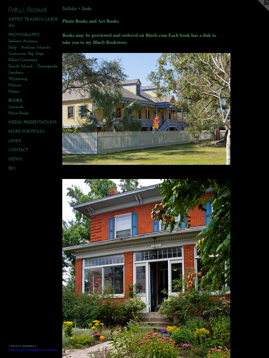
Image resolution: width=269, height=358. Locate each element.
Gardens (15, 72)
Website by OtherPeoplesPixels (33, 350)
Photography (24, 35)
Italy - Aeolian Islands (29, 47)
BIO (11, 168)
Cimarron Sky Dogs (26, 54)
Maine (14, 85)
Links (14, 141)
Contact (18, 150)
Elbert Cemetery (23, 60)
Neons (14, 91)
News (15, 159)
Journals (16, 107)
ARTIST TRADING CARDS (33, 19)
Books (15, 101)
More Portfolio (26, 131)
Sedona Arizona (23, 41)
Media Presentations (32, 122)
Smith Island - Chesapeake (33, 66)
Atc (11, 26)
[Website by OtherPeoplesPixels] (258, 10)
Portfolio (69, 8)
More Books (18, 113)
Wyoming (17, 79)
